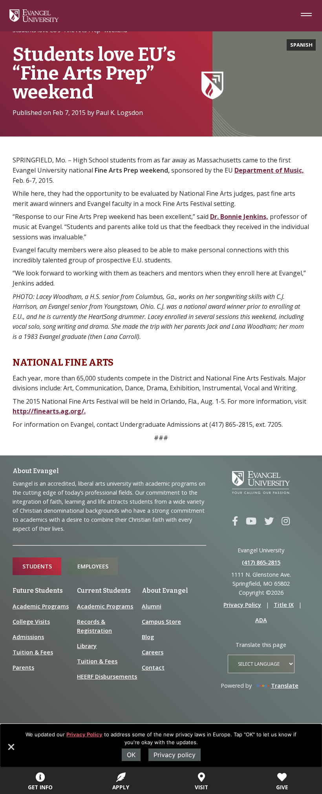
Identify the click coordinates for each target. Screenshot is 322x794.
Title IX (284, 604)
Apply (120, 787)
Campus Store (161, 621)
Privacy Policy (84, 734)
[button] (10, 750)
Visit (201, 787)
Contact (153, 667)
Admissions (28, 637)
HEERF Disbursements (107, 676)
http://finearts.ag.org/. (49, 411)
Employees (92, 566)
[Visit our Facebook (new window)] (235, 521)
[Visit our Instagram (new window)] (286, 521)
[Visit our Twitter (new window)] (269, 521)
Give (282, 787)
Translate (284, 685)
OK (131, 755)
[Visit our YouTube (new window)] (251, 521)
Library (87, 646)
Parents (23, 667)
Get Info (40, 787)
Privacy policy (175, 755)
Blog (148, 637)
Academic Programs (41, 606)
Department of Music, (269, 170)
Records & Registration (94, 626)
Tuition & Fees (33, 652)
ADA (261, 620)
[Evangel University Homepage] (34, 19)
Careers (152, 652)
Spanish (301, 44)
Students (37, 566)
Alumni (151, 606)
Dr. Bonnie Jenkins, (239, 216)
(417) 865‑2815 (261, 562)
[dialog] (161, 746)
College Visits (31, 621)
